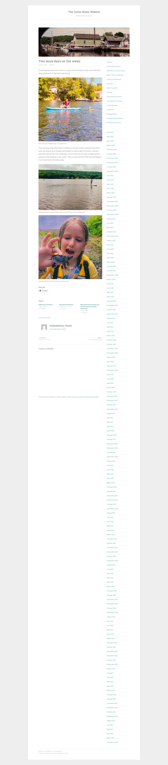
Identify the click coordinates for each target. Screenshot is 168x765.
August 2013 (111, 617)
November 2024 (112, 206)
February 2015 (112, 539)
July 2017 (110, 418)
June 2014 (110, 573)
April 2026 (110, 141)
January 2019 (111, 366)
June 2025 (110, 180)
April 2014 (110, 582)
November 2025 (112, 163)
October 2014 (111, 556)
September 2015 (112, 509)
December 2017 (112, 396)
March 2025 (111, 193)
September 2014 (112, 561)
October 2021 (111, 310)
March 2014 (111, 586)
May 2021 (110, 327)
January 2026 (111, 154)
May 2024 (110, 227)
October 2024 (111, 210)
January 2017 (111, 439)
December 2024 (112, 201)
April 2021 (110, 331)
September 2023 (112, 236)
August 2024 (111, 219)
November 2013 (112, 604)
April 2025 (110, 188)
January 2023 (111, 266)
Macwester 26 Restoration (116, 71)
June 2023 (110, 249)
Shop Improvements (114, 97)
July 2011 (110, 725)
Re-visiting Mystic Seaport (95, 338)
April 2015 (110, 530)
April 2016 (110, 478)
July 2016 (110, 465)
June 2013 (110, 625)
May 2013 (110, 630)
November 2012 (112, 656)
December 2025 (112, 158)
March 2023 (111, 262)
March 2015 (111, 535)
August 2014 (111, 565)
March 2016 (111, 483)
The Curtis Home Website (84, 12)
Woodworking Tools (114, 122)
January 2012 (111, 699)
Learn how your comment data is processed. (83, 397)
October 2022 (111, 271)
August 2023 (111, 240)
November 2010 (112, 742)
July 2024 (110, 223)
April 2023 (110, 258)
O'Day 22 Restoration (114, 79)
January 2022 (111, 301)
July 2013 (110, 621)
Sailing (109, 92)
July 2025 (110, 175)
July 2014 (110, 569)
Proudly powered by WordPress (50, 751)
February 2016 (112, 487)
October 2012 (111, 660)
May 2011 (110, 729)
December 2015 (112, 496)
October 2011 (111, 712)
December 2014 (112, 547)
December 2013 (112, 599)
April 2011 (110, 733)
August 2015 (111, 513)
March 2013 (111, 638)
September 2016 (112, 457)
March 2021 (111, 336)
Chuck (51, 65)
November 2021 (112, 305)
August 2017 (111, 413)
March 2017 (111, 431)
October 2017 (111, 405)
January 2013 (111, 647)
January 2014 (111, 595)
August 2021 (111, 318)
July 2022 (110, 284)
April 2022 (110, 297)
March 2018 (111, 387)
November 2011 (112, 708)
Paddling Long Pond (45, 305)
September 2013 (112, 612)
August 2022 (111, 279)
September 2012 (112, 664)
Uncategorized (112, 105)
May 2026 (110, 137)
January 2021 (111, 344)
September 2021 (112, 314)
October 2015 (111, 504)
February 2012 (112, 695)
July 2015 (110, 517)
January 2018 (111, 392)
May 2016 (110, 474)
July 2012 (110, 673)
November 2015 (112, 500)
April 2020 (110, 362)
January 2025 (111, 197)
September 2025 (112, 171)
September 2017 (112, 409)
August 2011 (111, 721)
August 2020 (111, 357)
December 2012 (112, 651)
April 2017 (110, 426)
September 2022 (112, 275)
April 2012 (110, 686)
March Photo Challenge (115, 75)
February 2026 (112, 149)
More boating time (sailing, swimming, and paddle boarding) (89, 306)
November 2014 (112, 552)
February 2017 (112, 435)
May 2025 (110, 184)
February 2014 (112, 591)
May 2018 (110, 383)
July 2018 (110, 374)
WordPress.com (62, 753)
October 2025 (111, 167)
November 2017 (112, 400)
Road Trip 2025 (112, 88)
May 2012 (110, 682)
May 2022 (110, 292)
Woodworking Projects (115, 118)
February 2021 (112, 340)
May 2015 (110, 526)
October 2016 (111, 452)
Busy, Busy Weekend (66, 305)
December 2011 (112, 703)
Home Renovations (114, 66)
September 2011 (112, 716)
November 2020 (112, 353)
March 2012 (111, 690)
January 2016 (111, 491)
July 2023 (110, 245)
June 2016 (110, 470)
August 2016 (111, 461)
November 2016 (112, 448)
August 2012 (111, 669)
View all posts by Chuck (58, 329)
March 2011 (110, 738)
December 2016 (112, 444)
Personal (110, 84)
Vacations (110, 110)
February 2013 (112, 643)
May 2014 (110, 578)
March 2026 (111, 145)
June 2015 (110, 522)
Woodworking (112, 114)
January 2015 (111, 543)
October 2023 (111, 232)
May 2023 (110, 253)
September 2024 (112, 214)
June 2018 (110, 379)
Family (48, 317)
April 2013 (110, 634)
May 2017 (110, 422)
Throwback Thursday (114, 101)
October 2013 (111, 608)
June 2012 (110, 677)
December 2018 (112, 370)
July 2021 (110, 323)
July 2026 (110, 132)
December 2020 (112, 348)
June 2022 (110, 288)
